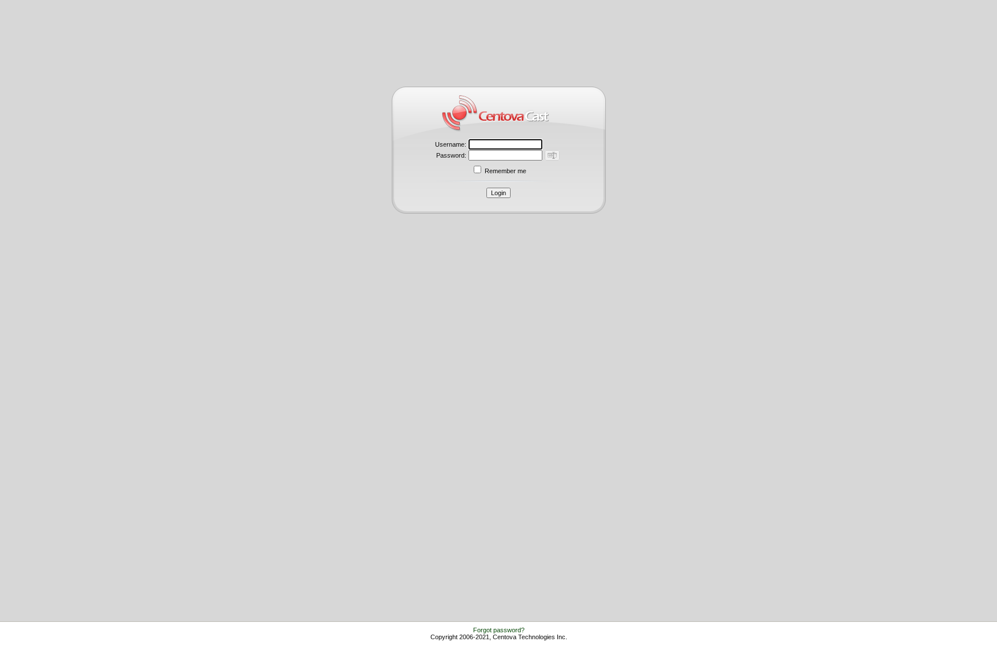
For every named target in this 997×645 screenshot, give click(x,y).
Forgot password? (498, 630)
